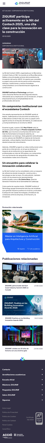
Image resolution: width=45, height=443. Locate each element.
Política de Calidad (9, 421)
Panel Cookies (7, 425)
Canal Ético (6, 429)
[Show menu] (4, 3)
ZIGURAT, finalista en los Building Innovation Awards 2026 (17, 319)
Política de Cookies (9, 416)
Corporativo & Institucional (23, 11)
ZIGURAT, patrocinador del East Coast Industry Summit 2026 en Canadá (16, 288)
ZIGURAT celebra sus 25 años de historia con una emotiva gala (17, 350)
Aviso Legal (6, 408)
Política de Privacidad (10, 412)
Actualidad (6, 11)
